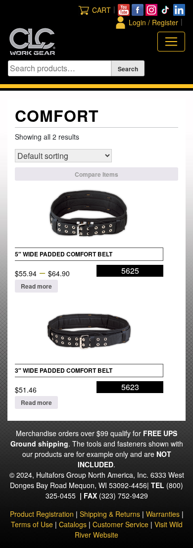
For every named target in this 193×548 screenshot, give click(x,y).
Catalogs (73, 524)
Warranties (163, 514)
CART (101, 10)
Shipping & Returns (110, 514)
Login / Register (153, 22)
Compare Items (96, 174)
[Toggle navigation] (171, 41)
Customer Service (120, 524)
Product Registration (42, 514)
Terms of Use (32, 524)
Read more (36, 286)
